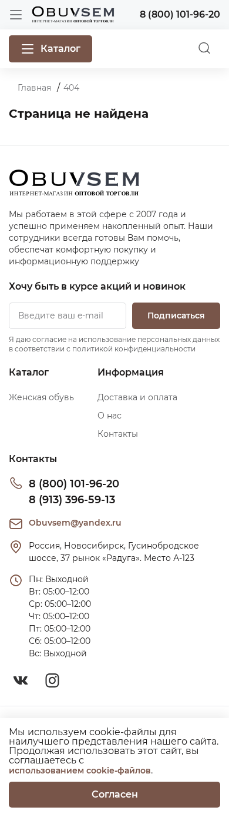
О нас (109, 415)
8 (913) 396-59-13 (72, 499)
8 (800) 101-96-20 (74, 483)
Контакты (117, 434)
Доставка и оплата (137, 397)
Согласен (115, 794)
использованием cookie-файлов (80, 770)
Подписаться (176, 315)
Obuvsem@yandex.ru (75, 522)
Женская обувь (41, 397)
